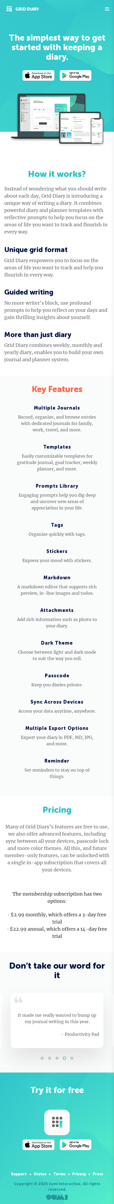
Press (98, 1174)
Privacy (79, 1174)
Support (19, 1174)
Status (40, 1174)
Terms (59, 1174)
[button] (42, 1058)
